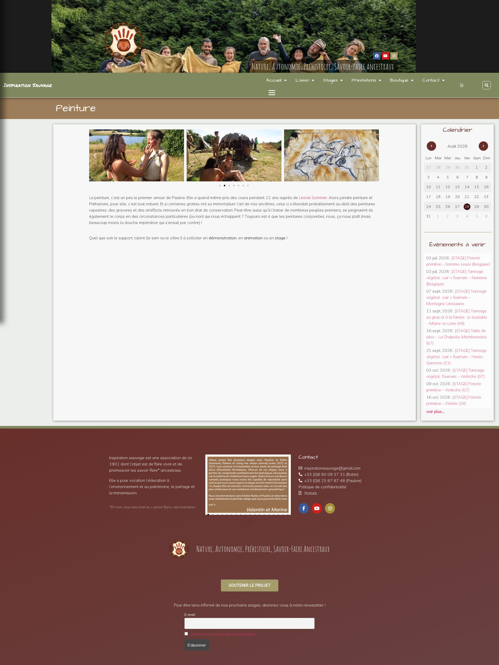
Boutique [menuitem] (399, 80)
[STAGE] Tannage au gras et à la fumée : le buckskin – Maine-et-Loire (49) (456, 317)
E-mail (190, 614)
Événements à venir (457, 244)
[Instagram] (394, 56)
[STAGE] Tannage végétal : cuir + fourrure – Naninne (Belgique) (456, 277)
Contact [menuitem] (430, 80)
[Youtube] (385, 56)
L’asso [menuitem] (302, 80)
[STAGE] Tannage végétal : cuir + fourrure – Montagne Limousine (456, 297)
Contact (308, 457)
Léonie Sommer (313, 197)
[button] (272, 92)
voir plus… (435, 411)
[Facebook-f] (304, 508)
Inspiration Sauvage (27, 85)
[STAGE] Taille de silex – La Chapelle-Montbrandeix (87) (456, 337)
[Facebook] (376, 56)
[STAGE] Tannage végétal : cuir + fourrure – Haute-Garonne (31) (456, 356)
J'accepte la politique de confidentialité (223, 634)
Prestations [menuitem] (364, 80)
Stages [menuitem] (330, 80)
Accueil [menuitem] (273, 80)
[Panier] (461, 85)
